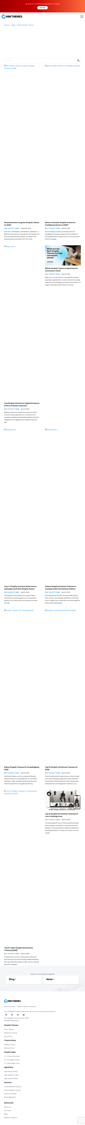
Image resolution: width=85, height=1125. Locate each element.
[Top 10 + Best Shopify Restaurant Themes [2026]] (22, 867)
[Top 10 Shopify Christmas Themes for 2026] (63, 686)
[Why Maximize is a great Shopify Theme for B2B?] (22, 142)
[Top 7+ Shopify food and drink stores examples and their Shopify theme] (22, 506)
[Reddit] (6, 1015)
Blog (12, 979)
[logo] (12, 16)
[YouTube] (24, 1015)
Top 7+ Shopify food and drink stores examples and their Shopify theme (20, 587)
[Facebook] (12, 1015)
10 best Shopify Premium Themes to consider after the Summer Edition (60, 587)
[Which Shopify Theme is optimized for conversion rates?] (63, 255)
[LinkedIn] (18, 1015)
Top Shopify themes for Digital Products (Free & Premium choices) (21, 404)
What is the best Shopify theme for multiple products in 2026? (60, 223)
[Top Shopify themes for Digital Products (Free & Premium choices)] (22, 322)
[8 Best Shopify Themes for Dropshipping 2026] (22, 686)
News (50, 979)
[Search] (78, 60)
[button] (82, 16)
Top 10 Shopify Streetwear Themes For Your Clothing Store (61, 815)
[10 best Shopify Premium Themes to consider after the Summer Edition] (63, 506)
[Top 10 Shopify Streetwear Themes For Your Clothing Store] (63, 800)
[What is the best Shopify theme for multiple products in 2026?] (63, 142)
